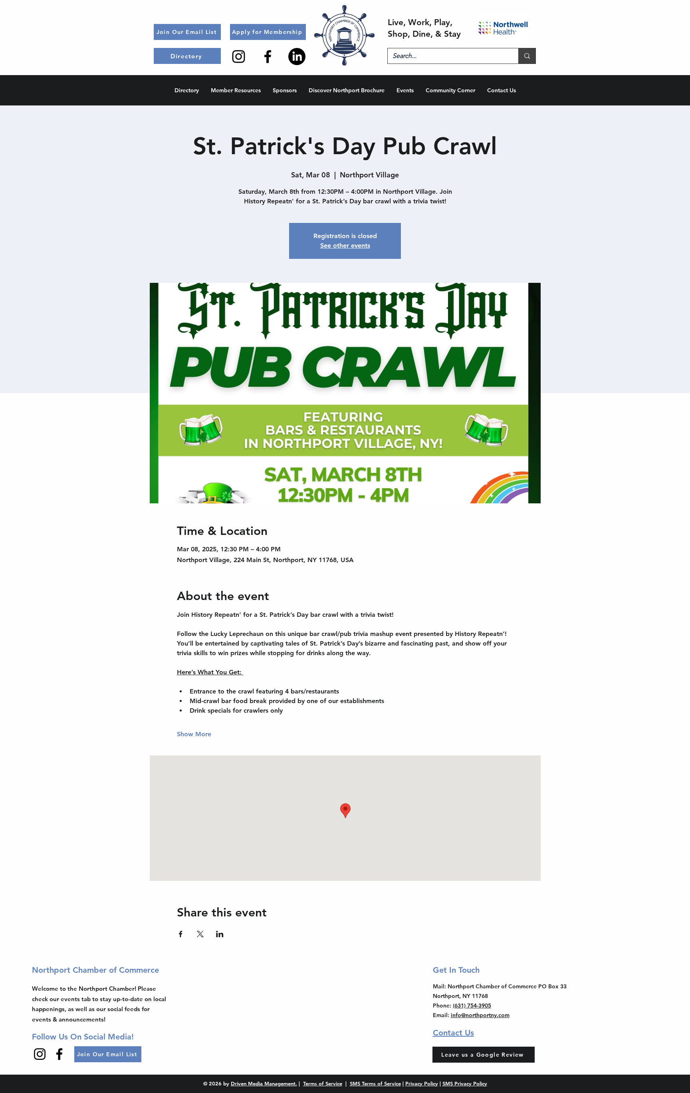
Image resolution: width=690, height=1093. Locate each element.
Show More (194, 734)
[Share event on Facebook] (180, 934)
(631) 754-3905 (472, 1005)
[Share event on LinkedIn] (220, 934)
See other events (345, 245)
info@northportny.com (480, 1015)
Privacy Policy (421, 1083)
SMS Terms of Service (375, 1083)
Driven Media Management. (264, 1083)
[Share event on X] (200, 934)
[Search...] (526, 56)
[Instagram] (238, 56)
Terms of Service (322, 1083)
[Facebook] (267, 56)
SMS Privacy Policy (464, 1083)
